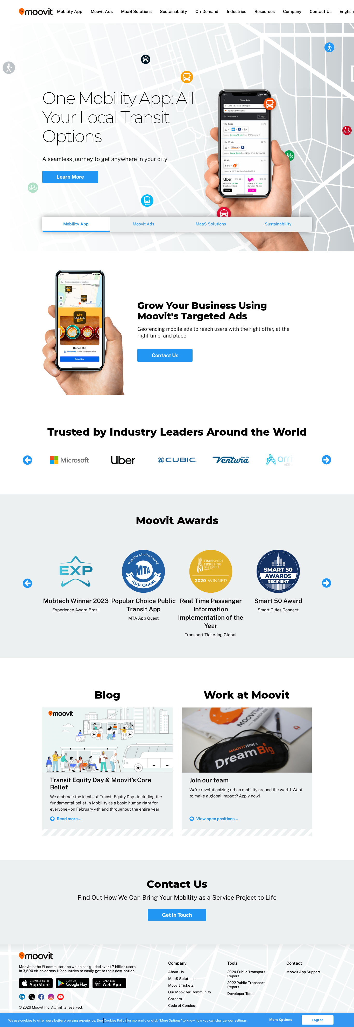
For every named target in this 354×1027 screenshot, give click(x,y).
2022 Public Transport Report (246, 985)
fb (41, 997)
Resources (264, 11)
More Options (280, 1020)
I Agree (317, 1020)
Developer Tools (240, 994)
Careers (175, 999)
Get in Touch (177, 915)
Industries (236, 11)
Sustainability (173, 11)
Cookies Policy (115, 1020)
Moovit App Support (303, 972)
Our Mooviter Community (189, 992)
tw (32, 997)
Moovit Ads (102, 11)
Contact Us (320, 11)
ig (51, 997)
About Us (176, 972)
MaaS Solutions (136, 11)
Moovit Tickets (181, 985)
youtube (60, 997)
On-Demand (206, 11)
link (22, 997)
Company (292, 11)
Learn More (70, 169)
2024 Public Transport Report (246, 974)
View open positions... (217, 818)
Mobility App (69, 11)
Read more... (69, 818)
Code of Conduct (182, 1005)
